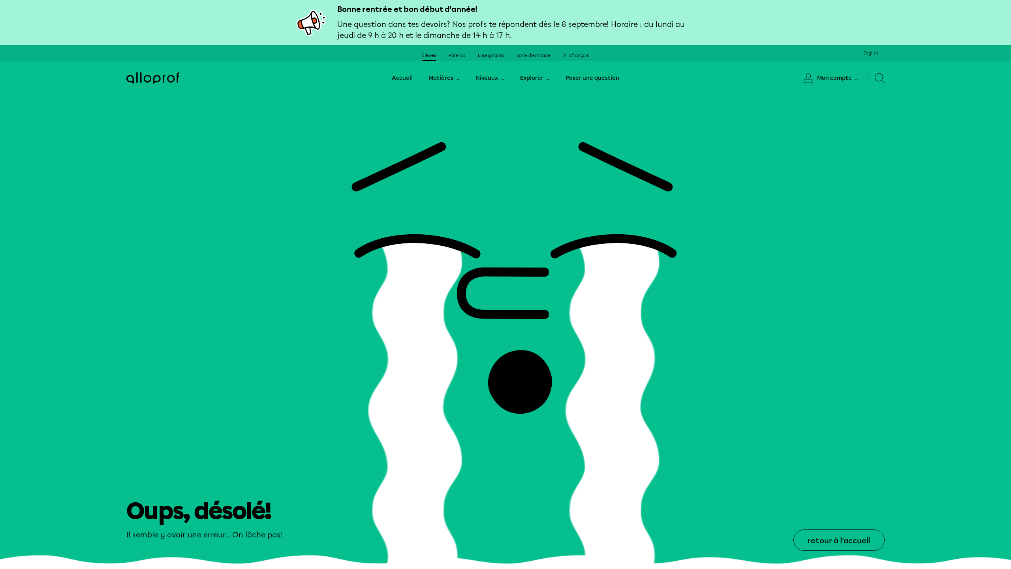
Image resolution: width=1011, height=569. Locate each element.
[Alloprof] (152, 78)
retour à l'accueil (839, 540)
